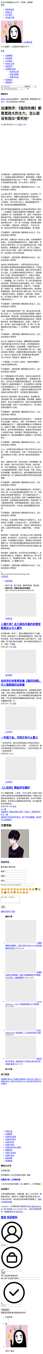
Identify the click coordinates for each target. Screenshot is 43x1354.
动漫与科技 (9, 1145)
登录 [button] (2, 5)
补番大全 (8, 1131)
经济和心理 (14, 72)
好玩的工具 (9, 64)
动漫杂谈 (8, 618)
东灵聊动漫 (27, 42)
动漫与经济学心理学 (13, 1147)
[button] (21, 51)
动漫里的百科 (10, 69)
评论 (20, 125)
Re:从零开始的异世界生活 (32, 1081)
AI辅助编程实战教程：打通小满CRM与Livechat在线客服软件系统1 (23, 945)
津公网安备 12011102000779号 (15, 1209)
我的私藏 (8, 1202)
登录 (3, 1217)
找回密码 (12, 1217)
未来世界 (8, 66)
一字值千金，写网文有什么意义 (19, 737)
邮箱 (3, 876)
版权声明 (18, 1212)
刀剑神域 (16, 1079)
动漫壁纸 (4, 1079)
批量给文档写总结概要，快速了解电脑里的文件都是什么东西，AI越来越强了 (23, 975)
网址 (2, 881)
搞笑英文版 (9, 9)
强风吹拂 (8, 581)
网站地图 (8, 1158)
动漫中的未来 (10, 1137)
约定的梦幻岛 (18, 1081)
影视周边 (8, 80)
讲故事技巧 (23, 1079)
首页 (2, 99)
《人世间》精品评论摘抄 (15, 787)
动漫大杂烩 (9, 1155)
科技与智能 (14, 74)
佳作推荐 (8, 58)
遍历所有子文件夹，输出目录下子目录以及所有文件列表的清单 (23, 1061)
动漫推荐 (8, 1134)
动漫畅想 (8, 56)
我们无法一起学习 (33, 1079)
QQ (2, 885)
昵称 (3, 871)
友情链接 (8, 1161)
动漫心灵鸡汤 (10, 1153)
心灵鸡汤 (8, 61)
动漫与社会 (14, 77)
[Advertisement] (21, 148)
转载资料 (8, 82)
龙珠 (12, 1081)
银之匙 (9, 1079)
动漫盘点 (4, 1083)
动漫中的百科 (10, 1139)
